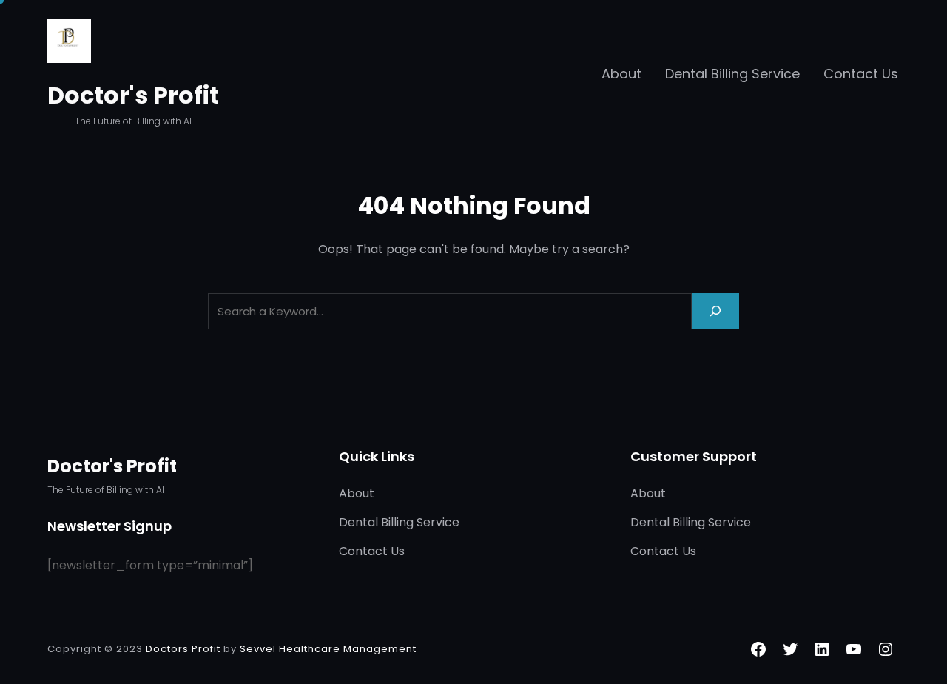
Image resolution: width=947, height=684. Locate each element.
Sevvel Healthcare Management (328, 649)
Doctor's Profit (133, 95)
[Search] (715, 311)
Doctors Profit (183, 649)
